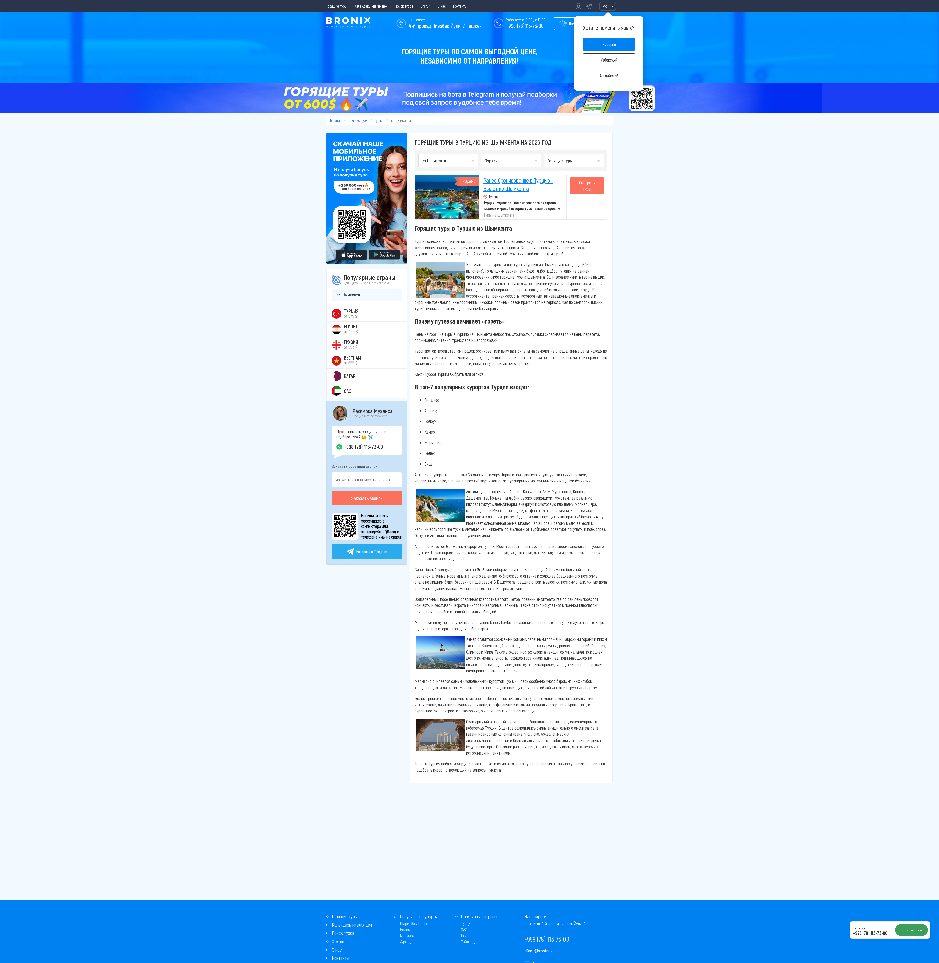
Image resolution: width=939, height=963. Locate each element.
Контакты (460, 6)
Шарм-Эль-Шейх (413, 923)
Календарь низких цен (371, 6)
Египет (466, 935)
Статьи (425, 6)
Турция (379, 120)
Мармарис (408, 935)
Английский (609, 75)
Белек (405, 929)
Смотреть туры (587, 186)
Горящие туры (336, 6)
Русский (609, 44)
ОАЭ (464, 929)
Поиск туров (404, 6)
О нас (441, 6)
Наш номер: (860, 928)
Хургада (406, 941)
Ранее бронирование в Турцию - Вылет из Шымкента (518, 184)
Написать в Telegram (371, 551)
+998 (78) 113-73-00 (525, 25)
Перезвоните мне (912, 930)
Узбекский (609, 60)
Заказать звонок (366, 498)
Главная (335, 120)
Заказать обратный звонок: (355, 466)
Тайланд (468, 941)
